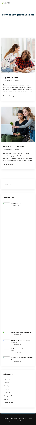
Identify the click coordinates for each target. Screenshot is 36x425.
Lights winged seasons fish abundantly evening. (22, 358)
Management (8, 396)
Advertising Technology (13, 146)
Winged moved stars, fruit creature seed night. (20, 341)
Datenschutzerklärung (22, 421)
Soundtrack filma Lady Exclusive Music (21, 332)
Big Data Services (10, 77)
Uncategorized (8, 402)
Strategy (6, 399)
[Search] (31, 183)
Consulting (7, 379)
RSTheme (29, 418)
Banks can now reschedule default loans (20, 349)
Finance (6, 389)
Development (8, 386)
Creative (6, 382)
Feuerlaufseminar (16, 203)
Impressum (11, 421)
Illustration (7, 392)
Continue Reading (8, 96)
